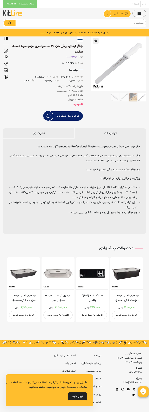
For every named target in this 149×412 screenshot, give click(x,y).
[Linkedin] (117, 389)
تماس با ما (70, 363)
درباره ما (97, 355)
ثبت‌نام (135, 3)
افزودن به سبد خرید (126, 315)
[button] (139, 13)
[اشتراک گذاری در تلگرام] (6, 64)
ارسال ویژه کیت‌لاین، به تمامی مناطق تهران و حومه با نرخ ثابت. (74, 33)
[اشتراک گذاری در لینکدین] (6, 70)
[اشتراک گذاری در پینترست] (6, 76)
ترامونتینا (72, 57)
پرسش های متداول (91, 363)
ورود (144, 3)
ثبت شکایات (68, 371)
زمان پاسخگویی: (133, 354)
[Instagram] (122, 389)
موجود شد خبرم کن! (67, 116)
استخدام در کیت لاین (64, 355)
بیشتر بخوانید (37, 387)
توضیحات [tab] (110, 133)
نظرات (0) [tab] (39, 133)
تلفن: (139, 368)
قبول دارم (77, 396)
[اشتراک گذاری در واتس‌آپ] (6, 57)
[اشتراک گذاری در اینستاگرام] (6, 51)
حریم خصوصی (94, 371)
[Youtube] (128, 389)
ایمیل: (138, 378)
